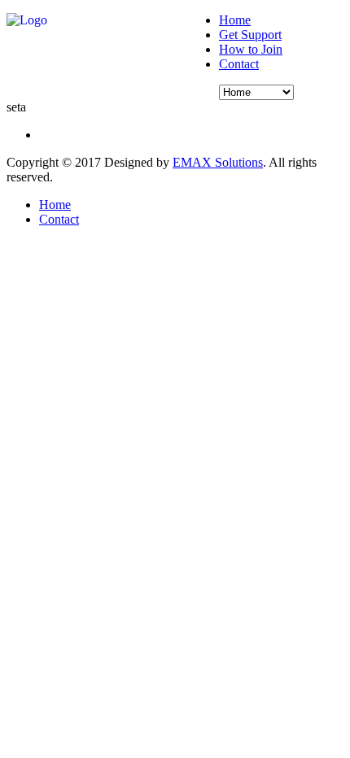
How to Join (250, 49)
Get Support (250, 34)
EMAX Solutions (218, 162)
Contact (239, 64)
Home (235, 20)
